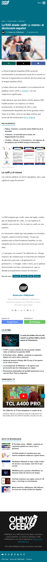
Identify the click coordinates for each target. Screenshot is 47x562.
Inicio (4, 21)
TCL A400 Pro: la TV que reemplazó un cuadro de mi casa (23, 410)
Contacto (29, 559)
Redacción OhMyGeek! (16, 32)
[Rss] (30, 310)
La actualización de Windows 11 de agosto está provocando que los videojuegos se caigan (21, 367)
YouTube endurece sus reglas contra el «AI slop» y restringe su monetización (28, 480)
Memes (24, 276)
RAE (30, 276)
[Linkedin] (21, 310)
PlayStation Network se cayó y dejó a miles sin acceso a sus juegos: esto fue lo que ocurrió (28, 463)
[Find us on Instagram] (5, 554)
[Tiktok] (33, 310)
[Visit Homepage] (5, 3)
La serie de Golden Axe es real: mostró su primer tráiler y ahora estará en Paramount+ (32, 337)
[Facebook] (15, 310)
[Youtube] (28, 310)
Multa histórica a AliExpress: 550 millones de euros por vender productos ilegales (27, 488)
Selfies (37, 276)
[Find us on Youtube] (2, 554)
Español (16, 276)
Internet (21, 21)
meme (25, 91)
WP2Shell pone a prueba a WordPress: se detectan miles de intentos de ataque (27, 471)
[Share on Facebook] (38, 63)
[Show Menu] (44, 2)
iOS (25, 118)
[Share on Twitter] (23, 63)
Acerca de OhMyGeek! (17, 559)
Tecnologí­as (12, 21)
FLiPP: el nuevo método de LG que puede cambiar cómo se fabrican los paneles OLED (22, 351)
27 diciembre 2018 (32, 32)
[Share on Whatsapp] (9, 63)
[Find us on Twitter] (21, 554)
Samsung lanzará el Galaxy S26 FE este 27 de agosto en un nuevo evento (23, 361)
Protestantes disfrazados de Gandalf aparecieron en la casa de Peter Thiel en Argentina (23, 372)
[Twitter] (18, 310)
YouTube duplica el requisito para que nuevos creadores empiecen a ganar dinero (28, 454)
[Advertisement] (23, 13)
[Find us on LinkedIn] (18, 554)
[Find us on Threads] (15, 554)
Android (32, 118)
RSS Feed (5, 559)
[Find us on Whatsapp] (9, 554)
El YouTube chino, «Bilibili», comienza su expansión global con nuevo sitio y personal (22, 356)
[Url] (12, 310)
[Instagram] (24, 310)
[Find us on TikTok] (12, 554)
